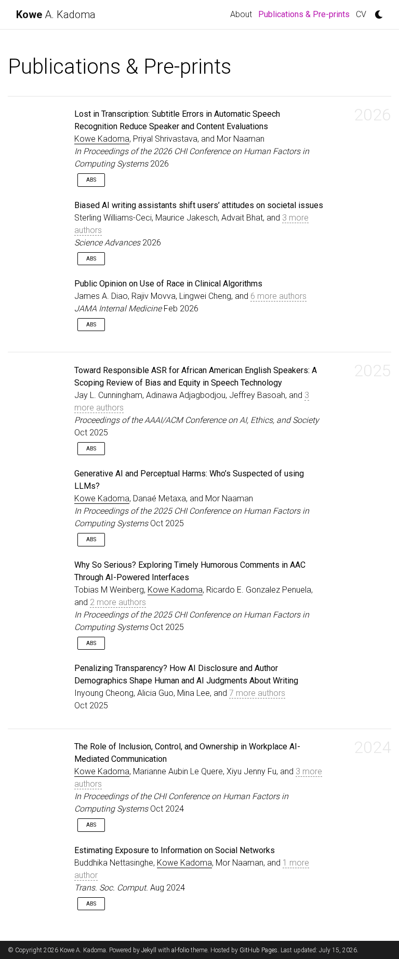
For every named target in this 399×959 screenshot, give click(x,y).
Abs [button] (91, 179)
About (241, 14)
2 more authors (118, 602)
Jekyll (148, 950)
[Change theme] (376, 11)
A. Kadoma (56, 14)
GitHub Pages (258, 950)
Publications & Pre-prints (305, 14)
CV (361, 14)
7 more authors (257, 693)
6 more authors (278, 296)
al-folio (180, 950)
